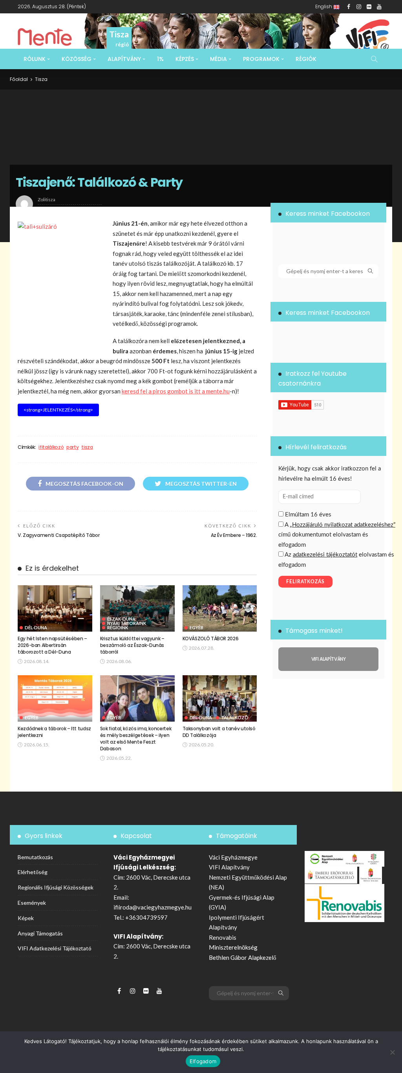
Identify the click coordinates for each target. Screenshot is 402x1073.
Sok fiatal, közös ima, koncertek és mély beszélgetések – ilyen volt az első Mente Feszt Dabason (135, 738)
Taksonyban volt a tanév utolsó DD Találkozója (219, 732)
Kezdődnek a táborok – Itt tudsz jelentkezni (54, 732)
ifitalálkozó (51, 447)
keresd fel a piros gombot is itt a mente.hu (176, 391)
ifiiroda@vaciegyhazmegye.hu (152, 907)
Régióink (117, 627)
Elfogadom (203, 1061)
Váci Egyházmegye (233, 857)
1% (160, 59)
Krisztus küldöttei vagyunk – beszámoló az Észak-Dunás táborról (132, 645)
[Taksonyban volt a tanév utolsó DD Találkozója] (220, 698)
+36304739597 (146, 917)
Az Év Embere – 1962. (234, 535)
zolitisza (46, 199)
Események (32, 902)
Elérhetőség (33, 872)
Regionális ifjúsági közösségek (55, 887)
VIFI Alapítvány (229, 867)
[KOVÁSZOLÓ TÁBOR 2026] (220, 608)
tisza (87, 447)
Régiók (306, 59)
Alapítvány (124, 59)
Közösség (76, 59)
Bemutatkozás (35, 857)
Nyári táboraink (126, 623)
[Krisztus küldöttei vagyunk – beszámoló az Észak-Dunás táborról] (137, 608)
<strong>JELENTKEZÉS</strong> (58, 410)
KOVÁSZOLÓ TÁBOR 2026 (211, 638)
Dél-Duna (36, 627)
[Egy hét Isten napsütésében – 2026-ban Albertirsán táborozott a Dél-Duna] (55, 608)
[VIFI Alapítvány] (328, 659)
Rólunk (35, 59)
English (324, 6)
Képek (26, 918)
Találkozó (235, 717)
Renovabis (222, 937)
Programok (261, 59)
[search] (374, 59)
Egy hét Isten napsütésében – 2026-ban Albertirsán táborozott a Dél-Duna (52, 645)
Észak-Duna (121, 619)
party (72, 447)
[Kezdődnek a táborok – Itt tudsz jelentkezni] (55, 698)
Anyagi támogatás (40, 933)
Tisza (41, 79)
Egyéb (196, 627)
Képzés (184, 59)
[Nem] (392, 1052)
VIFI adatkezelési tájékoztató (54, 948)
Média (218, 59)
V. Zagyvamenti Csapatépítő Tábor (58, 535)
